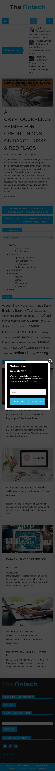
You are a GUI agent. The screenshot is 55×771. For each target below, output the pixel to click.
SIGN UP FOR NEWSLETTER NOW (28, 401)
